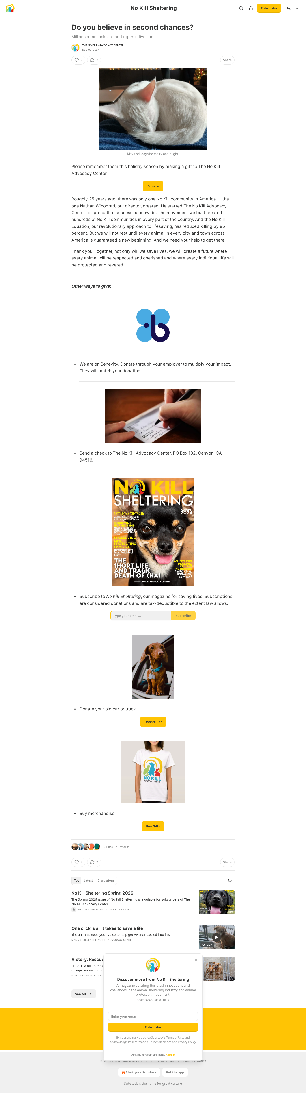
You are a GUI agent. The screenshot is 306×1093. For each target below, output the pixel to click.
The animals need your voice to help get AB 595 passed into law (120, 934)
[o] (216, 937)
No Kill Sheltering (123, 596)
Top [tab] (76, 880)
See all (80, 994)
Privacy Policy (187, 1042)
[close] (196, 959)
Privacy (161, 1061)
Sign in (292, 8)
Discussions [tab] (105, 880)
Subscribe (269, 8)
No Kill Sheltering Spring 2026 (102, 893)
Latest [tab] (88, 880)
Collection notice (193, 1061)
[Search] (241, 8)
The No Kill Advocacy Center (103, 45)
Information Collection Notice (151, 1042)
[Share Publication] (250, 8)
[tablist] (94, 880)
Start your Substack (141, 1072)
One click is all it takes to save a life (107, 928)
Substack (131, 1083)
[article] (153, 904)
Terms (174, 1061)
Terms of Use (174, 1037)
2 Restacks (122, 847)
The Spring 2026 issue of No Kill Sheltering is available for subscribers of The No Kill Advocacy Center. (130, 901)
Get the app (175, 1072)
